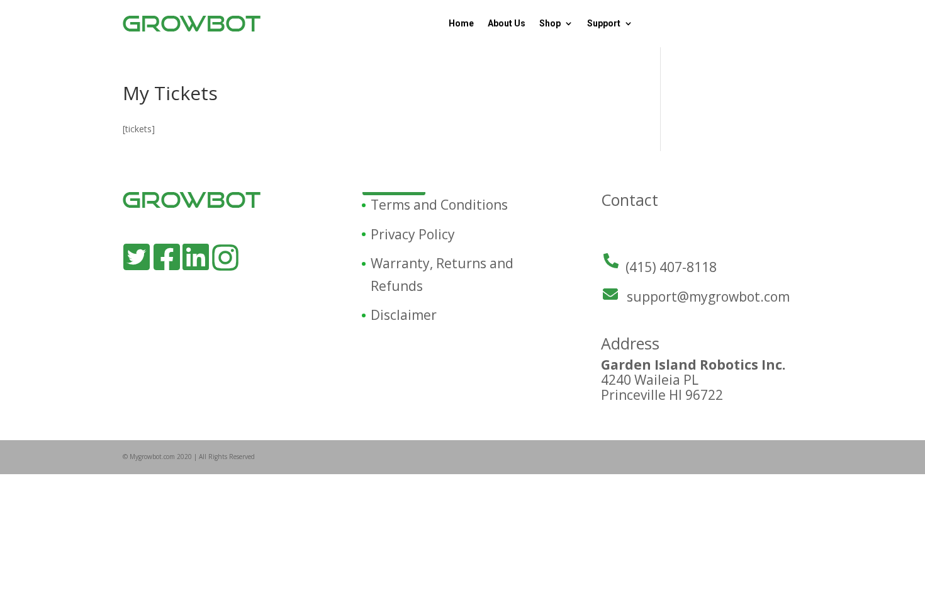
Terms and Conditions (439, 204)
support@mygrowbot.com (708, 296)
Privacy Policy (413, 234)
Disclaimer (404, 315)
